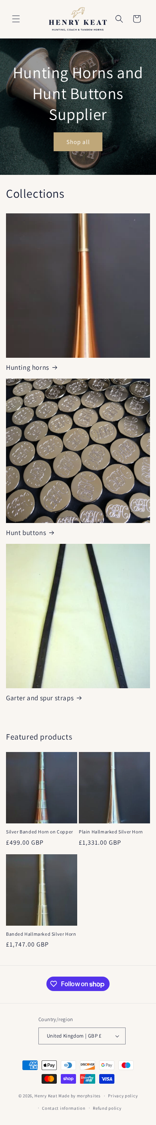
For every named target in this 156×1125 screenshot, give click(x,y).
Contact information (63, 1108)
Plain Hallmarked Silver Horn (111, 832)
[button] (16, 19)
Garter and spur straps (40, 697)
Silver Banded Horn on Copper (39, 832)
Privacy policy (123, 1096)
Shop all (78, 142)
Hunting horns (27, 367)
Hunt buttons (26, 532)
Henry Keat (45, 1096)
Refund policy (107, 1108)
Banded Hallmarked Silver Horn (41, 934)
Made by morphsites (79, 1096)
